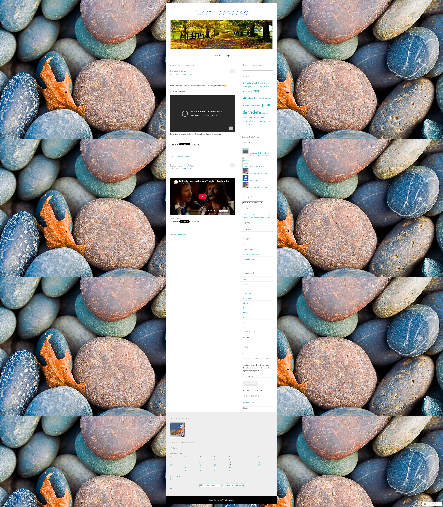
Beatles (260, 83)
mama (249, 91)
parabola (246, 105)
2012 (249, 83)
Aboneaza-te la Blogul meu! (257, 358)
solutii (250, 118)
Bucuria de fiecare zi (249, 245)
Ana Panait (254, 166)
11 (244, 462)
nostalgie (260, 98)
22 (200, 468)
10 (230, 462)
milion (265, 214)
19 (259, 465)
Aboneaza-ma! (250, 383)
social (245, 118)
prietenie (269, 214)
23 (215, 468)
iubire (267, 86)
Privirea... (245, 284)
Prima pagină (217, 56)
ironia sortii (260, 214)
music (256, 91)
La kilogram (246, 294)
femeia (260, 87)
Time (262, 166)
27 (171, 471)
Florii (254, 214)
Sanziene (250, 217)
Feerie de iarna (180, 71)
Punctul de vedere (221, 13)
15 (200, 465)
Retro (244, 322)
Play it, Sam (246, 289)
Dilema (245, 303)
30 (215, 471)
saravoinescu (255, 180)
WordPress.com (248, 264)
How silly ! (246, 312)
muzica (187, 156)
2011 (244, 83)
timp (262, 117)
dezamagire (247, 87)
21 (186, 468)
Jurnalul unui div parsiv (251, 254)
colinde (181, 156)
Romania (265, 113)
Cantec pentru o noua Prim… (260, 156)
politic (258, 105)
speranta (256, 117)
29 (200, 471)
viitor (248, 125)
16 (215, 465)
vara (255, 121)
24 (230, 468)
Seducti (256, 217)
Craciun (266, 83)
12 (259, 462)
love (180, 234)
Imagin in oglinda (248, 249)
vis (252, 125)
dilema (254, 87)
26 (259, 468)
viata (260, 121)
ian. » (178, 476)
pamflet (267, 98)
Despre (228, 56)
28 (186, 471)
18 (244, 465)
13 (171, 465)
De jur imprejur (248, 298)
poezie (253, 105)
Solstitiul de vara (262, 217)
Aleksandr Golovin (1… (259, 153)
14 (186, 465)
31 (230, 471)
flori (252, 214)
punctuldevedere (256, 173)
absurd (254, 83)
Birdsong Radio (248, 402)
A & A (244, 317)
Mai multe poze (175, 489)
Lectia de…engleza (182, 165)
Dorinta (245, 308)
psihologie (245, 217)
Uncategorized (248, 121)
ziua (268, 217)
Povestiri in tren (248, 259)
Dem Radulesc (246, 214)
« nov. (172, 476)
